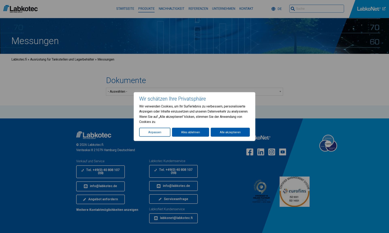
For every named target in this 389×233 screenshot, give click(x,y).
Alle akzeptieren (230, 132)
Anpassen (154, 132)
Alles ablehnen (190, 132)
